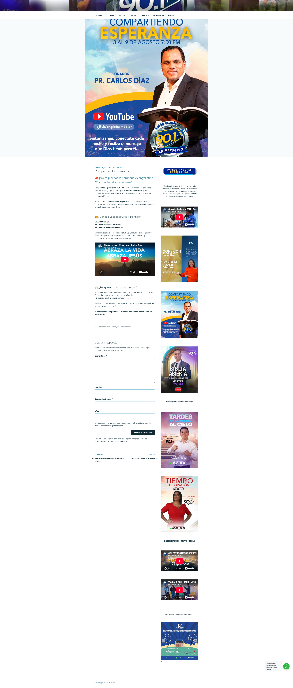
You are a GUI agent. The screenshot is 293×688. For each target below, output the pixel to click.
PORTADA (99, 15)
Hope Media (118, 168)
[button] (163, 641)
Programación (124, 327)
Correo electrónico (104, 399)
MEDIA (144, 15)
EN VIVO (112, 15)
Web (97, 411)
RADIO (133, 15)
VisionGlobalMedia (114, 227)
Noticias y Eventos (107, 327)
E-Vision (171, 15)
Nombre (99, 387)
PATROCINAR (158, 15)
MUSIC (122, 15)
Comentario (101, 356)
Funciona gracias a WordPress (105, 683)
